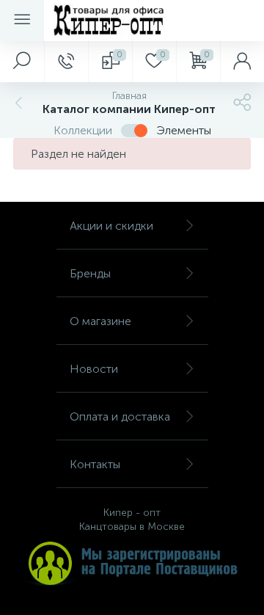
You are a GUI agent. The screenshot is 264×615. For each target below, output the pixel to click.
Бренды (90, 273)
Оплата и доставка (120, 416)
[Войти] (242, 61)
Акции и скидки (111, 226)
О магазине (100, 321)
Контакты (95, 464)
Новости (94, 369)
